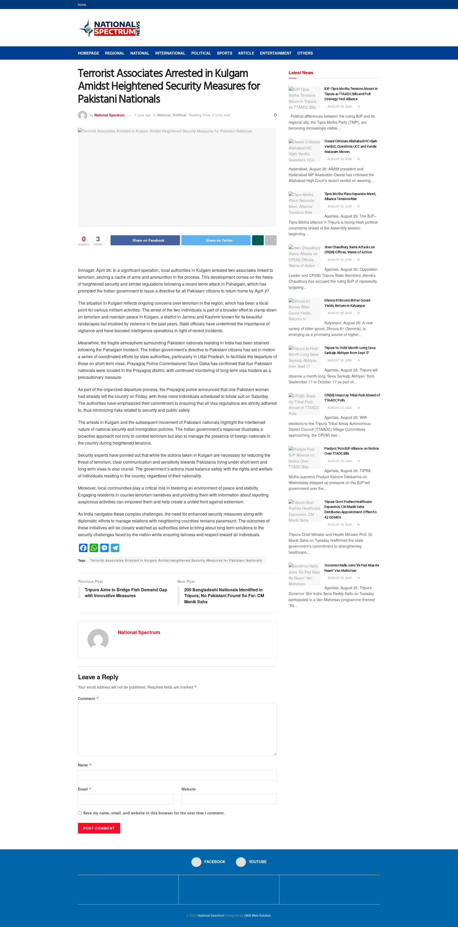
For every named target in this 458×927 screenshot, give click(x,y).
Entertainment (276, 53)
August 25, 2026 (339, 524)
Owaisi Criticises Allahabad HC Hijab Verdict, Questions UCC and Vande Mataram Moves (350, 146)
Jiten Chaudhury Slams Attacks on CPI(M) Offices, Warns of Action (349, 250)
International (170, 53)
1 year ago (143, 114)
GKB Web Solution (257, 915)
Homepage (88, 53)
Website (188, 789)
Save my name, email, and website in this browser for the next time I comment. (154, 812)
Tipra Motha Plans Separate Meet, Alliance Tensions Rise (350, 196)
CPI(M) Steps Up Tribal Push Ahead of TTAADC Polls (352, 398)
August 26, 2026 (339, 106)
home (82, 4)
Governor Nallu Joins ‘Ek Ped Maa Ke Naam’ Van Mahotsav (351, 568)
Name (85, 765)
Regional (115, 53)
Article (246, 53)
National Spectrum (109, 114)
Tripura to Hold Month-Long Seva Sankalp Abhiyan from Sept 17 (349, 350)
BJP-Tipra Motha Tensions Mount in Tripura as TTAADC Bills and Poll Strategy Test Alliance (351, 94)
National (139, 53)
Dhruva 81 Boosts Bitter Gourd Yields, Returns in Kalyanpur (347, 303)
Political (201, 53)
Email (84, 789)
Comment (88, 698)
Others (305, 53)
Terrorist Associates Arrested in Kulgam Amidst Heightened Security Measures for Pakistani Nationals (176, 560)
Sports (224, 53)
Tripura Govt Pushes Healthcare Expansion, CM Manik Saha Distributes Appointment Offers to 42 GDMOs (350, 510)
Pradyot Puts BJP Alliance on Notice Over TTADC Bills (351, 451)
